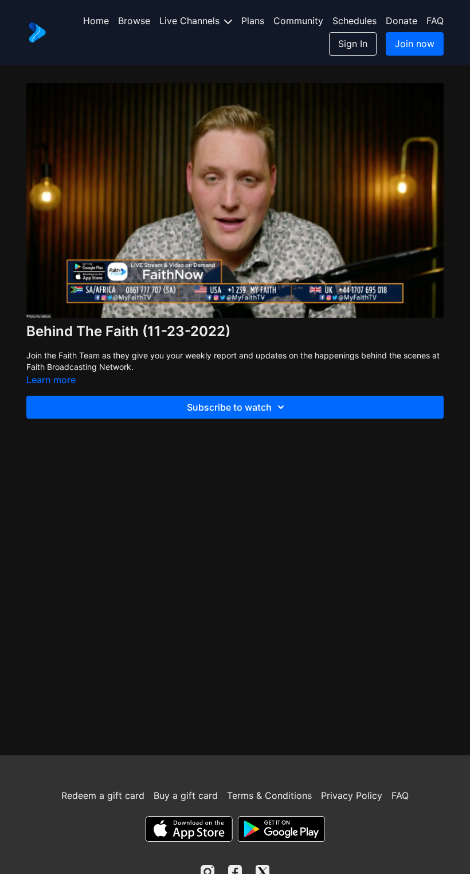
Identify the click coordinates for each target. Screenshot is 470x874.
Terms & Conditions (269, 795)
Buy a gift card (186, 795)
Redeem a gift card (102, 795)
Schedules (354, 20)
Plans (252, 20)
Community (298, 20)
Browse (134, 20)
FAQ (435, 20)
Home (96, 20)
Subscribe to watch (229, 407)
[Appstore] (189, 829)
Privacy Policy (351, 795)
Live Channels (190, 20)
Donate (401, 20)
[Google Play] (281, 829)
